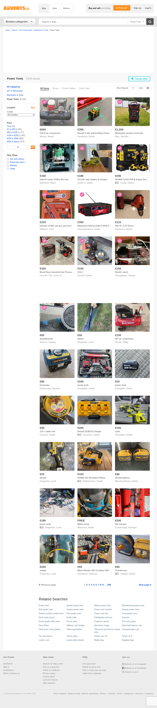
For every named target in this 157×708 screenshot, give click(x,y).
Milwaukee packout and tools (129, 133)
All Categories (13, 87)
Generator (45, 385)
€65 (42, 335)
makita (43, 570)
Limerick (57, 275)
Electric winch (121, 272)
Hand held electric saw (132, 625)
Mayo (53, 183)
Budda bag (99, 640)
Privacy (103, 694)
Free (9, 126)
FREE (81, 520)
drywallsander (46, 338)
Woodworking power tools (133, 605)
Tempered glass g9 (130, 629)
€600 (43, 129)
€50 (117, 381)
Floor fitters (44, 625)
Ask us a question (51, 667)
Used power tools (129, 613)
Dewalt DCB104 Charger (89, 431)
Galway (131, 275)
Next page (144, 585)
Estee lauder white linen (49, 621)
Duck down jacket (47, 617)
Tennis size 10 (100, 636)
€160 (43, 175)
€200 (80, 381)
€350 (80, 222)
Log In (148, 8)
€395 (80, 129)
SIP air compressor (124, 338)
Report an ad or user (91, 667)
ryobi (117, 431)
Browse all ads (74, 694)
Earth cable (72, 617)
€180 (80, 175)
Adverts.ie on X (132, 672)
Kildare (131, 183)
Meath (51, 136)
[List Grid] (142, 88)
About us (139, 694)
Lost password (88, 664)
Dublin (92, 136)
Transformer (121, 570)
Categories (128, 694)
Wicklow (124, 136)
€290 (118, 175)
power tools (83, 385)
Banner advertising (90, 694)
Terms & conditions (51, 670)
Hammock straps (101, 625)
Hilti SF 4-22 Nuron (124, 225)
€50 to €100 (12, 132)
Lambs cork (44, 640)
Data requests (49, 683)
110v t (80, 272)
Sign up (138, 8)
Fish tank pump (129, 621)
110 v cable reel (47, 431)
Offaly (125, 342)
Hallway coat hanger (75, 625)
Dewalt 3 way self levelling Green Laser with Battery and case (107, 133)
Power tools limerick (103, 609)
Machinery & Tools (15, 95)
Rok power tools (46, 609)
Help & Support (59, 694)
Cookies (111, 694)
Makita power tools (102, 605)
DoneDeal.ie (8, 670)
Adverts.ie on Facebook (135, 668)
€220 (43, 222)
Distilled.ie (8, 664)
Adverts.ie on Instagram (135, 664)
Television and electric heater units (107, 630)
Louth (91, 342)
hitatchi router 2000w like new (54, 179)
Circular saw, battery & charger (92, 179)
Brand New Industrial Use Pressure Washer (61, 272)
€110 (118, 222)
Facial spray (72, 621)
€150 (80, 268)
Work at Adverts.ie (11, 673)
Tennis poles (72, 636)
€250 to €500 (12, 138)
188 (109, 585)
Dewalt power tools (75, 605)
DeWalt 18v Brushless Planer (91, 477)
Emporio (125, 617)
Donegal (132, 527)
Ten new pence (45, 636)
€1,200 (119, 129)
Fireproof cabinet (101, 621)
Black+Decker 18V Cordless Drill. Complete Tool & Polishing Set (108, 570)
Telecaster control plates (50, 629)
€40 (42, 427)
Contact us (149, 694)
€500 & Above (13, 141)
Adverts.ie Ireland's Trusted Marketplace (19, 8)
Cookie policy (49, 676)
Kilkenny (93, 574)
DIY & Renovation (15, 91)
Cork (51, 229)
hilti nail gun (120, 524)
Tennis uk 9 (127, 636)
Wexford (56, 388)
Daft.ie (6, 667)
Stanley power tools (130, 609)
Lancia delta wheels (75, 640)
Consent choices (50, 680)
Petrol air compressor (50, 133)
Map (33, 108)
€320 (43, 268)
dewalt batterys (122, 477)
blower (80, 338)
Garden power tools (75, 609)
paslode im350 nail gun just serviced (57, 225)
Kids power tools (74, 613)
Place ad (123, 8)
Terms (119, 694)
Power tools (44, 605)
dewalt (43, 477)
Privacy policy (49, 673)
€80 (42, 381)
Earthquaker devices (103, 617)
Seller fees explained (91, 673)
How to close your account (94, 670)
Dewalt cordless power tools (51, 613)
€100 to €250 (12, 135)
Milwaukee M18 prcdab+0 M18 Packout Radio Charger (104, 225)
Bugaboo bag (128, 640)
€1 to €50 (11, 129)
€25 (42, 474)
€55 (79, 335)
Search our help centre (53, 664)
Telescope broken (74, 629)
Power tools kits (101, 613)
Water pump (83, 524)
